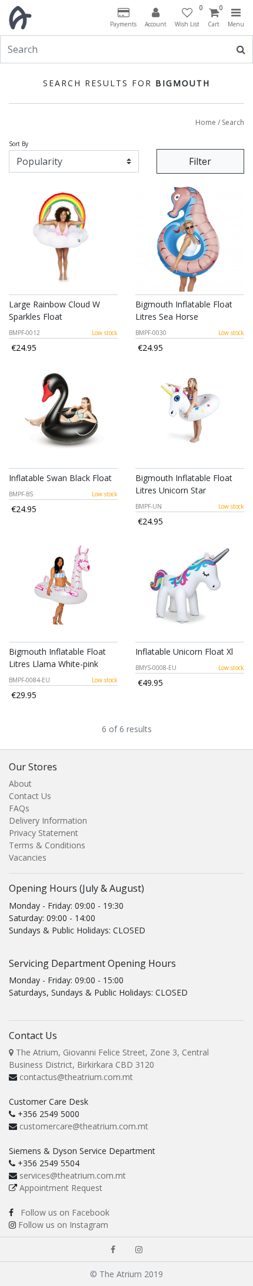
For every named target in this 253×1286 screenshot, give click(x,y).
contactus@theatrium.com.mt (76, 1076)
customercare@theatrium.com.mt (83, 1126)
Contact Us (30, 795)
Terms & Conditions (47, 845)
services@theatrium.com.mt (72, 1175)
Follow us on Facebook (65, 1212)
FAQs (19, 808)
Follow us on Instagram (63, 1224)
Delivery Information (48, 820)
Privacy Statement (43, 832)
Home (205, 122)
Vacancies (27, 857)
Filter (200, 161)
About (20, 783)
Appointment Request (60, 1187)
